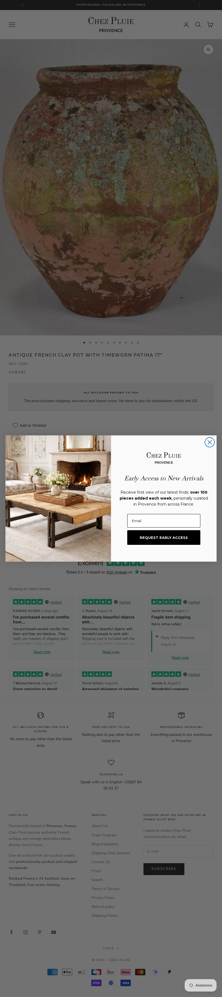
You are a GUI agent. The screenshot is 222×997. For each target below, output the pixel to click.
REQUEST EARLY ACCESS (164, 537)
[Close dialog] (209, 442)
